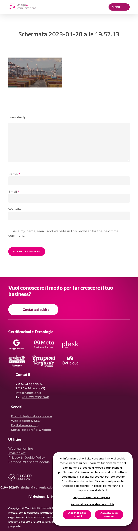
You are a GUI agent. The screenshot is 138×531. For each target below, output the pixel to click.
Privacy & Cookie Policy (26, 457)
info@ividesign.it (28, 393)
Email (13, 191)
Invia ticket (17, 453)
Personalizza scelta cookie (29, 462)
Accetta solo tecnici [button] (77, 514)
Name (14, 174)
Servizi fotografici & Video (31, 430)
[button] (119, 7)
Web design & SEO (25, 421)
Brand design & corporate (31, 416)
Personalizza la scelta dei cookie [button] (92, 504)
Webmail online (20, 448)
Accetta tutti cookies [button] (109, 514)
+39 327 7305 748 (35, 397)
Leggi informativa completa (91, 497)
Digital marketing (25, 425)
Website (14, 209)
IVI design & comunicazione (36, 487)
